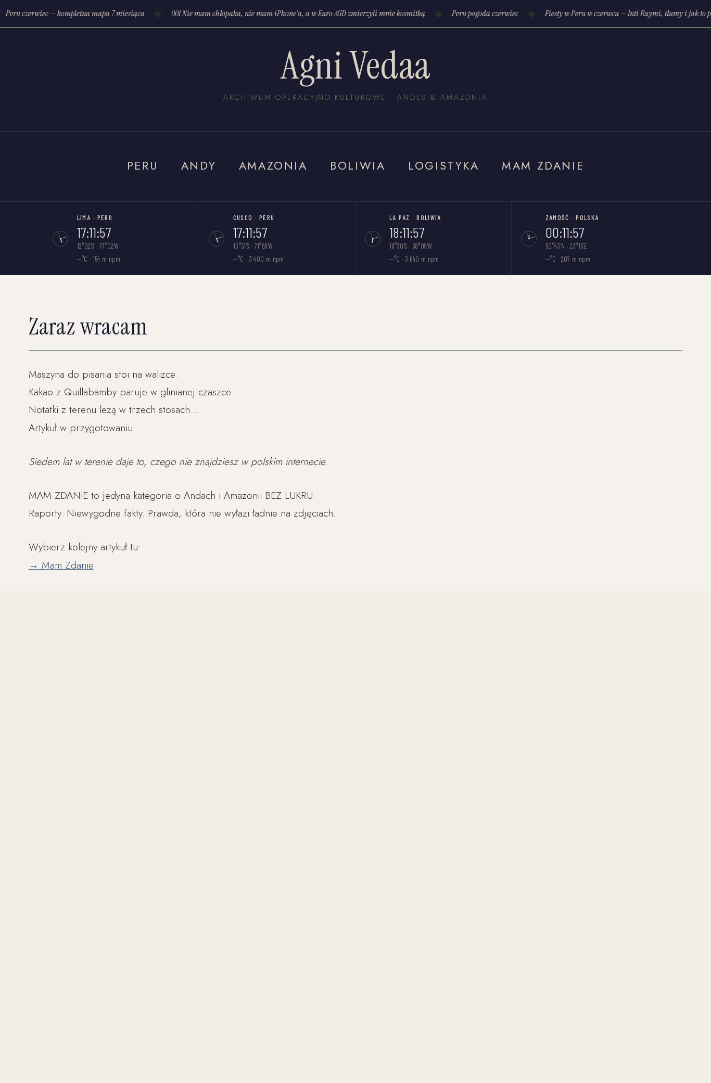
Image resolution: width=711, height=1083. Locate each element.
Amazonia (273, 166)
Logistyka (443, 166)
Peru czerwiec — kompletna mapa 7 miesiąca (72, 13)
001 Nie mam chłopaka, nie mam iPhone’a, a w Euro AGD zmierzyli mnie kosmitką (295, 13)
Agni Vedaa (355, 65)
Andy (198, 166)
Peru (142, 166)
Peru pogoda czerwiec (482, 13)
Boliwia (357, 166)
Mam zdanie (543, 166)
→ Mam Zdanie (61, 565)
